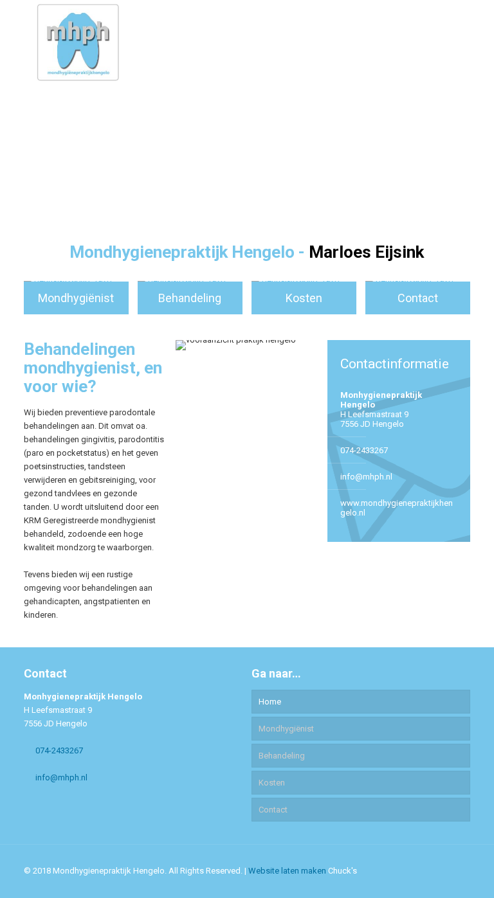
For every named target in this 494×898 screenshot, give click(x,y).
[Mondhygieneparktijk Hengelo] (78, 42)
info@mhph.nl (366, 476)
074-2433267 (364, 450)
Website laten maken (287, 871)
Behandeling (282, 755)
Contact (273, 809)
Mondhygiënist (286, 728)
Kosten (272, 782)
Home (270, 701)
